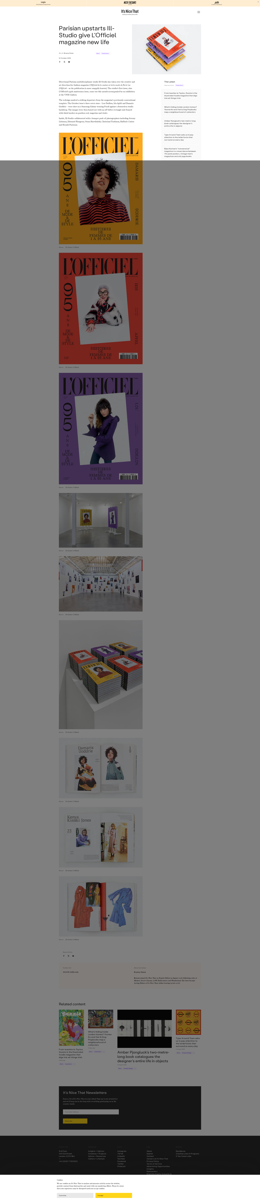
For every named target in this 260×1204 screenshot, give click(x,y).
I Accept (100, 1195)
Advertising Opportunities (158, 1166)
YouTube (121, 1159)
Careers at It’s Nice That (157, 1159)
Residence (180, 1151)
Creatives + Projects (97, 1154)
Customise (62, 1195)
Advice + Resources (97, 1156)
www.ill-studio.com (70, 972)
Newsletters (152, 1171)
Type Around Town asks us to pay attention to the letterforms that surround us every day (178, 137)
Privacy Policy (153, 1161)
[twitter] (64, 62)
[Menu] (198, 12)
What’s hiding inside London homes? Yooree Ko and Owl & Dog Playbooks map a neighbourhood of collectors (180, 109)
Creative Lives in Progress (187, 1154)
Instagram (121, 1151)
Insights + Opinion (96, 1151)
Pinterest (121, 1166)
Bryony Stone (69, 53)
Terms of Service (154, 1164)
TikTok (120, 1154)
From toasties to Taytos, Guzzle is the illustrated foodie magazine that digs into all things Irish (180, 95)
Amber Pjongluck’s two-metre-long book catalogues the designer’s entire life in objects (180, 123)
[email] (69, 62)
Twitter (120, 1164)
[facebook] (60, 62)
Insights (150, 1169)
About (149, 1151)
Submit (150, 1154)
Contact (150, 1156)
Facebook (121, 1161)
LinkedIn (121, 1156)
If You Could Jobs (183, 1156)
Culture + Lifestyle (96, 1159)
